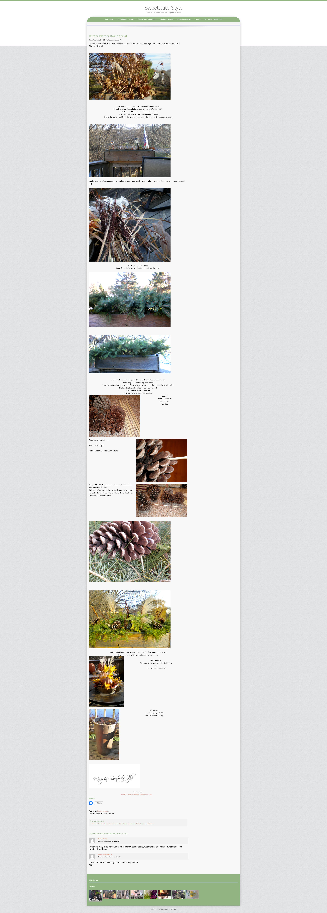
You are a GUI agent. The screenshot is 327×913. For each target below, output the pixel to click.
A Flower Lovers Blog (213, 20)
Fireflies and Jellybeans (130, 795)
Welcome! (109, 20)
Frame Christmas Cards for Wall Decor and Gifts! (134, 824)
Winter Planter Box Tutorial (101, 824)
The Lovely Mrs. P (105, 855)
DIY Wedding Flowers (125, 20)
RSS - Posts (93, 880)
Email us (198, 20)
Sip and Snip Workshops (146, 20)
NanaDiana (102, 839)
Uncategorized (102, 811)
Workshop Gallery (184, 20)
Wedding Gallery (166, 20)
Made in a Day (146, 795)
